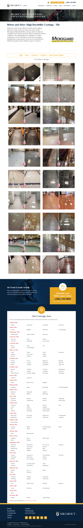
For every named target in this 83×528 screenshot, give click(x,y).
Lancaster (29, 362)
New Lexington (30, 458)
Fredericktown (30, 400)
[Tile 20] (58, 264)
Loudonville (45, 325)
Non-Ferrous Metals (56, 55)
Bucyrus (12, 345)
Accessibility (9, 524)
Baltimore (13, 362)
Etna (12, 409)
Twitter (34, 517)
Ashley (12, 352)
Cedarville (13, 377)
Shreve (12, 492)
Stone (27, 55)
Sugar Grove (61, 364)
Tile (20, 55)
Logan (28, 387)
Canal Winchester (15, 373)
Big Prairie (13, 392)
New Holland (30, 465)
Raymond (45, 483)
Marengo (29, 440)
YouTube (38, 517)
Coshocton (13, 341)
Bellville (13, 470)
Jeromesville (29, 325)
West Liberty (45, 417)
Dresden (12, 450)
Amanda (13, 360)
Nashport (29, 450)
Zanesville (61, 444)
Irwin (12, 483)
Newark (44, 405)
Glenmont (13, 393)
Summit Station (46, 410)
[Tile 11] (24, 179)
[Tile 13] (24, 200)
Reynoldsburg (62, 369)
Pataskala (45, 407)
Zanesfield (61, 417)
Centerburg (13, 400)
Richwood (61, 483)
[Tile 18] (58, 243)
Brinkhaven (13, 398)
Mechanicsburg (14, 334)
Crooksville (13, 457)
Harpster (13, 497)
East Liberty (29, 415)
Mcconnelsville (30, 433)
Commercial (49, 5)
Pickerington (45, 362)
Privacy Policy (16, 524)
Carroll (28, 360)
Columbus (13, 354)
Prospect (44, 428)
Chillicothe (13, 476)
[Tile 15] (24, 221)
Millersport (45, 360)
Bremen (12, 364)
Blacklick (13, 369)
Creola (12, 488)
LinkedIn (41, 517)
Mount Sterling (14, 422)
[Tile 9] (24, 157)
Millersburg (45, 393)
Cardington (13, 438)
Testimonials (66, 5)
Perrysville (61, 325)
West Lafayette (46, 341)
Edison (12, 440)
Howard (44, 400)
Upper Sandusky (46, 497)
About (60, 5)
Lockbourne (45, 371)
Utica (60, 405)
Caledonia (13, 426)
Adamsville (13, 444)
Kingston (29, 478)
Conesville (13, 339)
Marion (28, 426)
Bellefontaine (14, 417)
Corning (12, 455)
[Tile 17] (24, 243)
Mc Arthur (29, 488)
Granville (13, 410)
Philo (44, 448)
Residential (41, 5)
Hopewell (29, 448)
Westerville (61, 352)
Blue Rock (13, 446)
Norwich (45, 446)
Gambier (45, 398)
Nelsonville (45, 329)
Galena (28, 352)
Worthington (61, 373)
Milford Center (30, 483)
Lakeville (45, 392)
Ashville (13, 463)
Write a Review (48, 2)
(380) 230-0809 (71, 2)
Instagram (26, 517)
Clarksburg (13, 478)
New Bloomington (47, 426)
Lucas (28, 470)
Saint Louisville (46, 409)
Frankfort (29, 476)
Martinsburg (61, 398)
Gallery (55, 5)
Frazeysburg (29, 446)
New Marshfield (62, 329)
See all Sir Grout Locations (30, 500)
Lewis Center (30, 354)
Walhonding (29, 341)
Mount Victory (30, 382)
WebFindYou (73, 524)
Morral (28, 428)
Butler (12, 472)
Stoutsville (61, 362)
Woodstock (45, 334)
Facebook (30, 517)
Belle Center (13, 415)
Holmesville (29, 392)
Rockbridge (45, 387)
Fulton (28, 438)
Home (9, 508)
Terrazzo (34, 55)
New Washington (30, 347)
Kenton (12, 382)
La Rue (12, 428)
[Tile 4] (58, 93)
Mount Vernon (62, 400)
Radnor (44, 354)
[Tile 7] (24, 136)
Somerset (45, 458)
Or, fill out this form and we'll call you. (62, 301)
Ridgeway (45, 382)
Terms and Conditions (25, 524)
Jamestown (29, 377)
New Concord (46, 444)
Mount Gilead (46, 438)
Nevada (28, 497)
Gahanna (29, 371)
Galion (28, 345)
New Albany (45, 373)
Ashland (12, 325)
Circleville (13, 465)
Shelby (44, 470)
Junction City (30, 455)
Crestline (13, 347)
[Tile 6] (58, 114)
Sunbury (44, 356)
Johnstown (29, 409)
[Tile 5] (24, 114)
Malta (12, 433)
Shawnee (45, 457)
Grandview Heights (31, 373)
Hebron (28, 407)
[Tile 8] (58, 136)
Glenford (13, 458)
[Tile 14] (58, 200)
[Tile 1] (24, 72)
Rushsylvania (46, 415)
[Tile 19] (24, 264)
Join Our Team (30, 513)
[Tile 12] (58, 179)
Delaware (13, 356)
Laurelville (13, 387)
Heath (28, 405)
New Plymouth (46, 488)
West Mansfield (62, 415)
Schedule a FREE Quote (57, 2)
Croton (12, 407)
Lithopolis (29, 364)
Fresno (28, 339)
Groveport (45, 369)
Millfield (29, 329)
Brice (12, 371)
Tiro (44, 345)
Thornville (61, 455)
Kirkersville (29, 410)
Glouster (13, 329)
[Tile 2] (58, 72)
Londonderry (45, 476)
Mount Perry (29, 457)
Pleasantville (45, 364)
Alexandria (13, 405)
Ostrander (29, 356)
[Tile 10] (58, 157)
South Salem (45, 478)
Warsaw (44, 339)
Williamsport (45, 465)
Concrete (43, 55)
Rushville (61, 360)
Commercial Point (31, 463)
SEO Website (67, 524)
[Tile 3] (24, 93)
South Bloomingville (63, 387)
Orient (44, 463)
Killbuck (29, 393)
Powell (44, 352)
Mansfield (29, 472)
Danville (29, 398)
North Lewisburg (30, 334)
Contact (74, 5)
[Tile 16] (58, 221)
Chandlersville (14, 448)
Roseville (45, 450)
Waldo (60, 426)
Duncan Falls (30, 444)
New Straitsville (46, 455)
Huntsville (29, 417)
